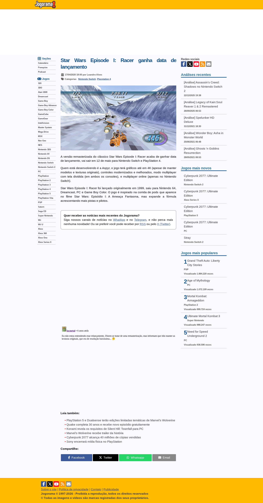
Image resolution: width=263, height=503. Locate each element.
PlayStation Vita (45, 198)
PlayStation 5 (44, 193)
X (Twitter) (163, 224)
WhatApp (119, 219)
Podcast (42, 72)
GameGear (43, 118)
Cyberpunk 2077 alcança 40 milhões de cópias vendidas (104, 437)
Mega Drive (43, 132)
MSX (40, 136)
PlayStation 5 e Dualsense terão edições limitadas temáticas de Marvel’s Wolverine (121, 420)
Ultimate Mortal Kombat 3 (203, 316)
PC (39, 171)
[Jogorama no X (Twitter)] (190, 64)
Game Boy (43, 101)
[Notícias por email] (208, 64)
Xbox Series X (44, 242)
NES (40, 145)
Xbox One (42, 238)
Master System (45, 127)
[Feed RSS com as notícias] (202, 64)
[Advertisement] (131, 32)
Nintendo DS (44, 158)
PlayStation (43, 176)
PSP (40, 202)
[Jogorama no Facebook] (183, 64)
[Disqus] (118, 280)
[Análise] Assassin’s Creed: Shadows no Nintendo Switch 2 (203, 87)
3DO (40, 88)
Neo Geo (42, 141)
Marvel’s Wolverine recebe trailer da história (95, 433)
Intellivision (43, 123)
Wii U (40, 224)
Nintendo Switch (87, 79)
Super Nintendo (45, 216)
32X (40, 83)
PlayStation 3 (44, 185)
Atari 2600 (42, 92)
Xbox (40, 229)
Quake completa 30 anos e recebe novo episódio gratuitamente (108, 424)
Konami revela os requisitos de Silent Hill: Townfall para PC (105, 428)
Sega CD (42, 211)
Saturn (41, 207)
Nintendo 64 (43, 154)
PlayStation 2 (44, 180)
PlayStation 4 (44, 189)
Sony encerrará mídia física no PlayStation (94, 441)
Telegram (140, 219)
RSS (143, 224)
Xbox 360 (42, 233)
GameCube (43, 114)
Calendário (43, 63)
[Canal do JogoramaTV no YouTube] (196, 64)
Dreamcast (43, 96)
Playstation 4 (104, 79)
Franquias (42, 67)
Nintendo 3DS (44, 149)
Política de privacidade (74, 489)
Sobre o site (49, 489)
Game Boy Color (46, 110)
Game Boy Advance (47, 105)
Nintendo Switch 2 (46, 167)
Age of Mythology (198, 280)
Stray (187, 237)
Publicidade (111, 489)
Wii (39, 220)
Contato (96, 489)
